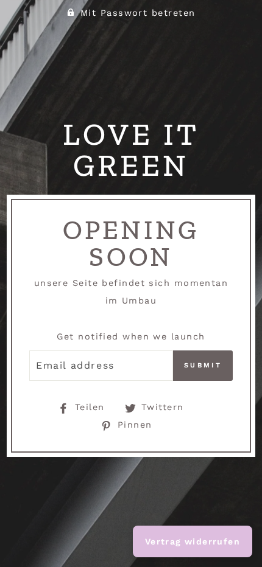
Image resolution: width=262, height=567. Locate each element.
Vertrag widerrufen (192, 541)
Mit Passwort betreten (137, 13)
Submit (203, 365)
